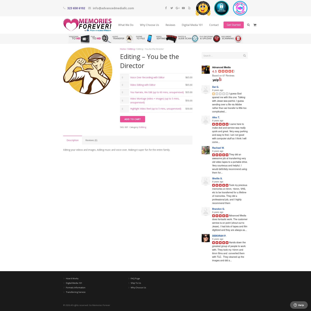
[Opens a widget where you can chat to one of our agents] (299, 305)
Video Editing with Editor (143, 84)
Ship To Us (136, 283)
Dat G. (215, 86)
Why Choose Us (138, 287)
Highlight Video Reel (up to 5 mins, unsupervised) (155, 108)
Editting (131, 49)
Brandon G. (218, 208)
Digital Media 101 (74, 283)
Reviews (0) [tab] (91, 140)
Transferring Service (76, 292)
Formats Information (75, 287)
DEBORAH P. (219, 235)
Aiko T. (216, 117)
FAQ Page (135, 278)
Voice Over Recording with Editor (147, 77)
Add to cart (132, 119)
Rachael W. (218, 147)
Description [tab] (73, 140)
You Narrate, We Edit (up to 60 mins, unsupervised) (157, 92)
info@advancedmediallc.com (113, 8)
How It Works (72, 278)
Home (123, 49)
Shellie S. (217, 178)
